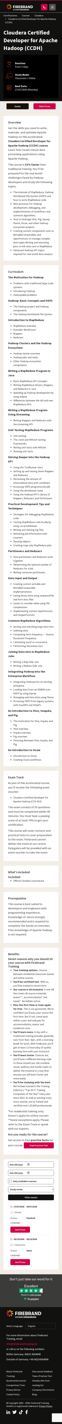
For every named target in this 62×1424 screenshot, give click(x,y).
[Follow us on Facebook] (26, 1412)
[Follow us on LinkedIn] (8, 1412)
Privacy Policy (45, 1406)
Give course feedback (42, 1371)
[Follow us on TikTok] (21, 1412)
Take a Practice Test (42, 1376)
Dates (17, 106)
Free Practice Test (39, 1145)
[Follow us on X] (14, 1412)
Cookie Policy (13, 1394)
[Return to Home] (19, 7)
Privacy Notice (13, 1389)
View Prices (44, 106)
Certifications (10, 15)
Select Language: (14, 1326)
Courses (26, 15)
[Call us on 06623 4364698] (44, 7)
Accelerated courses (16, 1380)
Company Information (43, 1389)
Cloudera (38, 15)
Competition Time (15, 1385)
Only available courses (24, 1181)
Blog (34, 1394)
